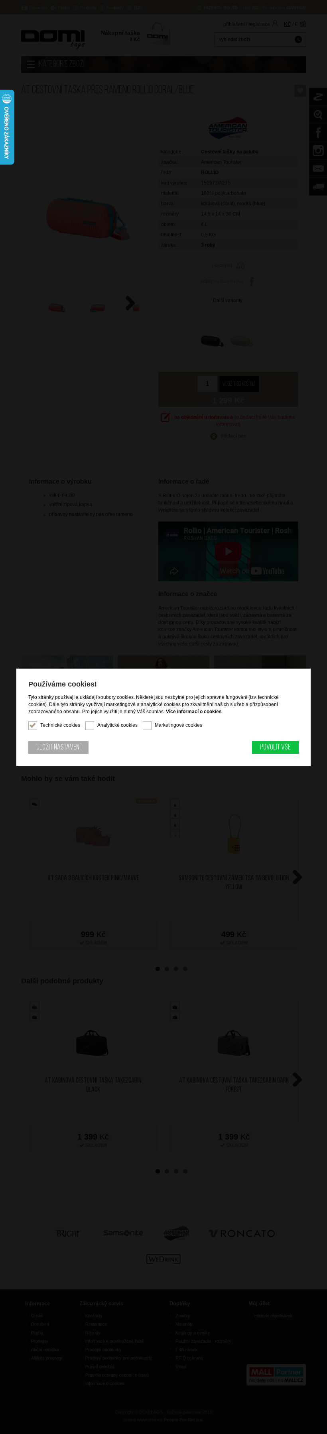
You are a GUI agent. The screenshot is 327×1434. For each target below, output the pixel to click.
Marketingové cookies (178, 725)
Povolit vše (275, 747)
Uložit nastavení (58, 747)
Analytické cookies (117, 725)
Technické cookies (60, 725)
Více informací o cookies (194, 711)
